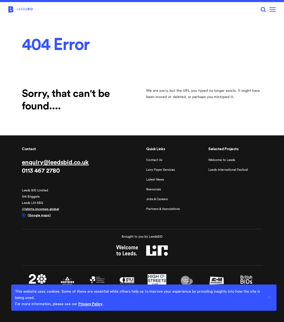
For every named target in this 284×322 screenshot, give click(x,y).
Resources (153, 189)
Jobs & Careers (157, 199)
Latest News (155, 179)
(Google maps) (39, 215)
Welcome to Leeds (221, 160)
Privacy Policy (90, 304)
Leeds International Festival (228, 169)
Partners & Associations (163, 209)
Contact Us (154, 160)
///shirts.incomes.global (40, 209)
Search (263, 9)
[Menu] (272, 9)
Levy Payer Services (160, 169)
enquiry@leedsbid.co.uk (55, 162)
